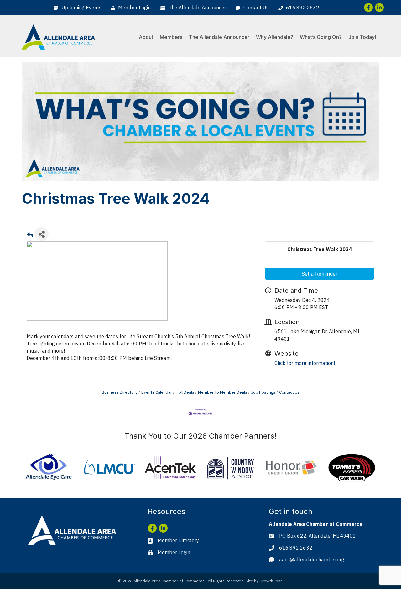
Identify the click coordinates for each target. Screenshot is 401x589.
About (146, 37)
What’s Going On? (321, 37)
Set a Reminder (319, 274)
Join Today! (362, 37)
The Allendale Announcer (219, 37)
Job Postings (263, 392)
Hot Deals (185, 392)
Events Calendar (156, 392)
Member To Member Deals (222, 392)
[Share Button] (41, 234)
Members (171, 37)
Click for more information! (304, 363)
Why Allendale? (274, 37)
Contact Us (289, 392)
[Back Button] (30, 236)
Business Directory (120, 392)
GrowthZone (271, 581)
